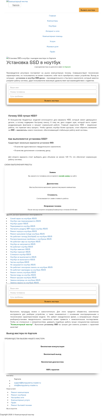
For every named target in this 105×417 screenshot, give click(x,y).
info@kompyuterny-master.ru (26, 385)
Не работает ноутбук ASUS (21, 246)
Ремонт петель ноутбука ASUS (23, 272)
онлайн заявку (64, 176)
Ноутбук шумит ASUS (19, 223)
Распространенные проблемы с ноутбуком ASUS (30, 239)
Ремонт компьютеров (20, 392)
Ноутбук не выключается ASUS (23, 257)
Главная (52, 15)
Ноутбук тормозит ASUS (20, 251)
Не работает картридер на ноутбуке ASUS (28, 269)
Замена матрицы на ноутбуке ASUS (25, 280)
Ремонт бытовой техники (21, 405)
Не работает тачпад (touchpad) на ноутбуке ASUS (31, 236)
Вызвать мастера (88, 10)
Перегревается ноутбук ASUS (22, 226)
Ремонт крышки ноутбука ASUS (23, 277)
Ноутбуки (52, 26)
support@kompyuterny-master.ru (27, 382)
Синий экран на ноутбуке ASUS (23, 218)
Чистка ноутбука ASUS (19, 262)
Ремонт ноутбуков (18, 394)
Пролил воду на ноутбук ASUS (23, 275)
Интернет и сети (52, 31)
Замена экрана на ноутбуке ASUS (24, 282)
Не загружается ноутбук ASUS (22, 264)
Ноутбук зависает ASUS (20, 249)
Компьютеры (52, 20)
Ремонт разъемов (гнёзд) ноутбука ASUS (27, 233)
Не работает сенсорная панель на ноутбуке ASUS (31, 267)
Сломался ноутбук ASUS (20, 254)
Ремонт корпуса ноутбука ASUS (23, 231)
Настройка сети (17, 397)
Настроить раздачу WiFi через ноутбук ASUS (29, 228)
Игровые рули (52, 46)
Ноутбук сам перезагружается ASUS (25, 221)
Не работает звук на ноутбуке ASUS (25, 241)
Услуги (52, 41)
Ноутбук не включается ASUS (22, 259)
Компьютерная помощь (52, 36)
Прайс (52, 51)
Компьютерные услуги (20, 400)
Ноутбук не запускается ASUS (22, 244)
